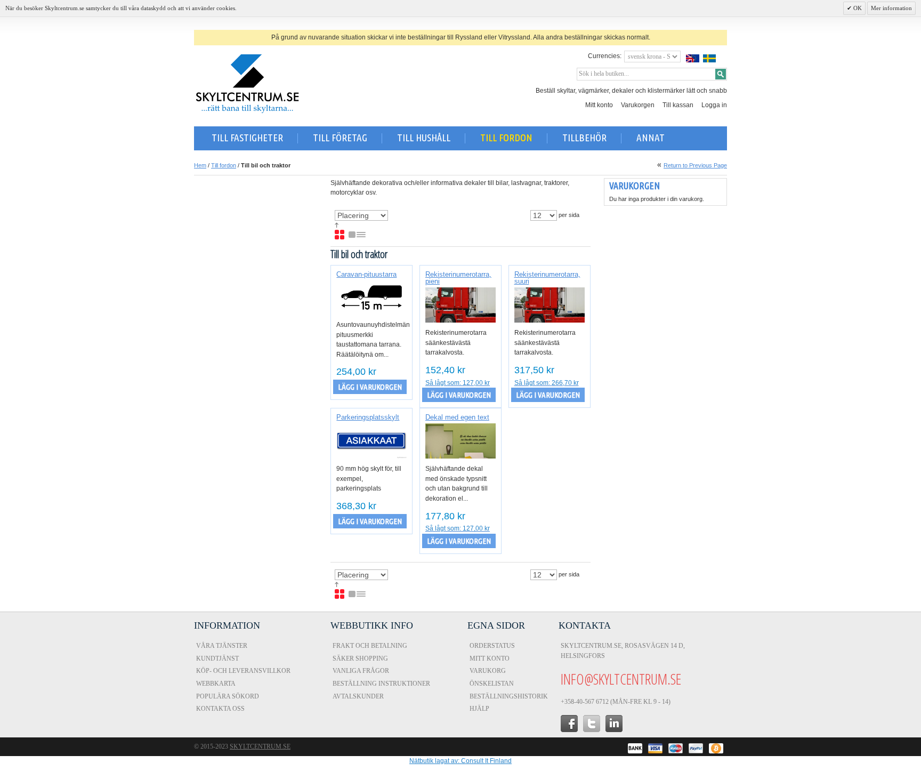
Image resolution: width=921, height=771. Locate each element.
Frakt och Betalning (370, 645)
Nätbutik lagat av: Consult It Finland (460, 761)
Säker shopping (360, 658)
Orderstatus (492, 645)
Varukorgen (638, 105)
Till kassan (678, 105)
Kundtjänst (217, 658)
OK (857, 8)
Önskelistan (492, 683)
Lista (358, 235)
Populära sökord (227, 696)
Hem (200, 165)
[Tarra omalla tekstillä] (460, 441)
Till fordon (223, 165)
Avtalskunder (358, 696)
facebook (569, 723)
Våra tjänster (221, 645)
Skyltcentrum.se (260, 746)
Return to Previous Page (695, 165)
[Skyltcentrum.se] (247, 84)
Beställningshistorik (509, 696)
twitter (591, 723)
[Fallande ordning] (336, 225)
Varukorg (488, 670)
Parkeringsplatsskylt (367, 417)
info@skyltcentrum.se (621, 679)
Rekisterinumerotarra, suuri (547, 277)
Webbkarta (216, 683)
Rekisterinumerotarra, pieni (458, 277)
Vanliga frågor (361, 670)
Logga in (714, 105)
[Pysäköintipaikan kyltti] (371, 441)
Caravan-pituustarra (366, 274)
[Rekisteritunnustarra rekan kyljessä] (460, 305)
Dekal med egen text (457, 417)
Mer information (891, 8)
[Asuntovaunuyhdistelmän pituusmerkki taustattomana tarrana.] (371, 297)
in (614, 723)
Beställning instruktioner (381, 683)
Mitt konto (599, 105)
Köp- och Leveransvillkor (243, 670)
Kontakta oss (220, 708)
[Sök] (720, 74)
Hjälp (479, 708)
